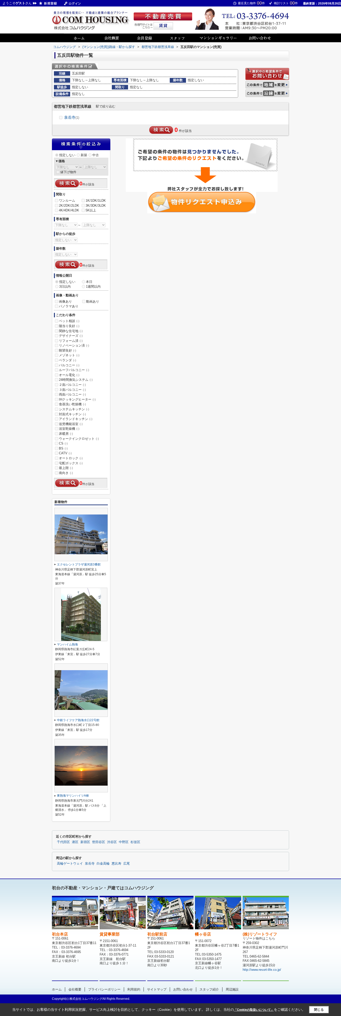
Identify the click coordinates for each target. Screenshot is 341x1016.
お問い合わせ (183, 989)
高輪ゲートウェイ (70, 863)
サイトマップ (157, 989)
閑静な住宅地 (71, 331)
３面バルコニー (72, 390)
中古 (95, 155)
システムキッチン (74, 409)
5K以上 (91, 210)
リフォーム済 (71, 341)
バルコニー (69, 365)
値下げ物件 (68, 172)
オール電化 (69, 375)
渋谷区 (112, 842)
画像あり (65, 301)
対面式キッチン (72, 414)
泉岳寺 (71, 117)
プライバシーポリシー (104, 989)
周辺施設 (232, 989)
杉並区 (135, 842)
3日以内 (65, 286)
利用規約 (133, 989)
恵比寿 (116, 863)
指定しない (67, 155)
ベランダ (67, 360)
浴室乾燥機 (69, 429)
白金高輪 (103, 863)
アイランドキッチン (75, 419)
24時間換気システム (76, 380)
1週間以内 (93, 286)
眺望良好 (67, 350)
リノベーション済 (74, 345)
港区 (75, 842)
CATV (65, 453)
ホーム (57, 989)
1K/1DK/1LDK (96, 200)
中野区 (124, 842)
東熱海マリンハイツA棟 (73, 795)
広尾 (126, 863)
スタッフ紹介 (209, 989)
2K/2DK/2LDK (69, 205)
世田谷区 (98, 842)
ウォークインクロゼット (79, 439)
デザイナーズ (71, 336)
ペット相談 (69, 321)
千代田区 (63, 842)
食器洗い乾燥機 (72, 404)
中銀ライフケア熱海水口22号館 (78, 720)
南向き (66, 473)
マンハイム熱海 (67, 644)
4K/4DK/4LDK (69, 210)
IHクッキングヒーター (77, 399)
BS (63, 448)
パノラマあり (68, 306)
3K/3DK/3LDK (96, 205)
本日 (89, 282)
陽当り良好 (69, 326)
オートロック (71, 458)
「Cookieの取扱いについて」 (254, 1010)
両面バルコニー (72, 394)
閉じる (319, 1010)
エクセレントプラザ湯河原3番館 (79, 564)
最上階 (66, 468)
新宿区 (85, 842)
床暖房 (66, 434)
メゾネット (69, 355)
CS (63, 443)
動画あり (92, 301)
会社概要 (74, 989)
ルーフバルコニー (74, 370)
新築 (84, 155)
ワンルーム (67, 200)
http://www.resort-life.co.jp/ (262, 970)
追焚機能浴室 (71, 424)
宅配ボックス (71, 463)
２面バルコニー (72, 385)
